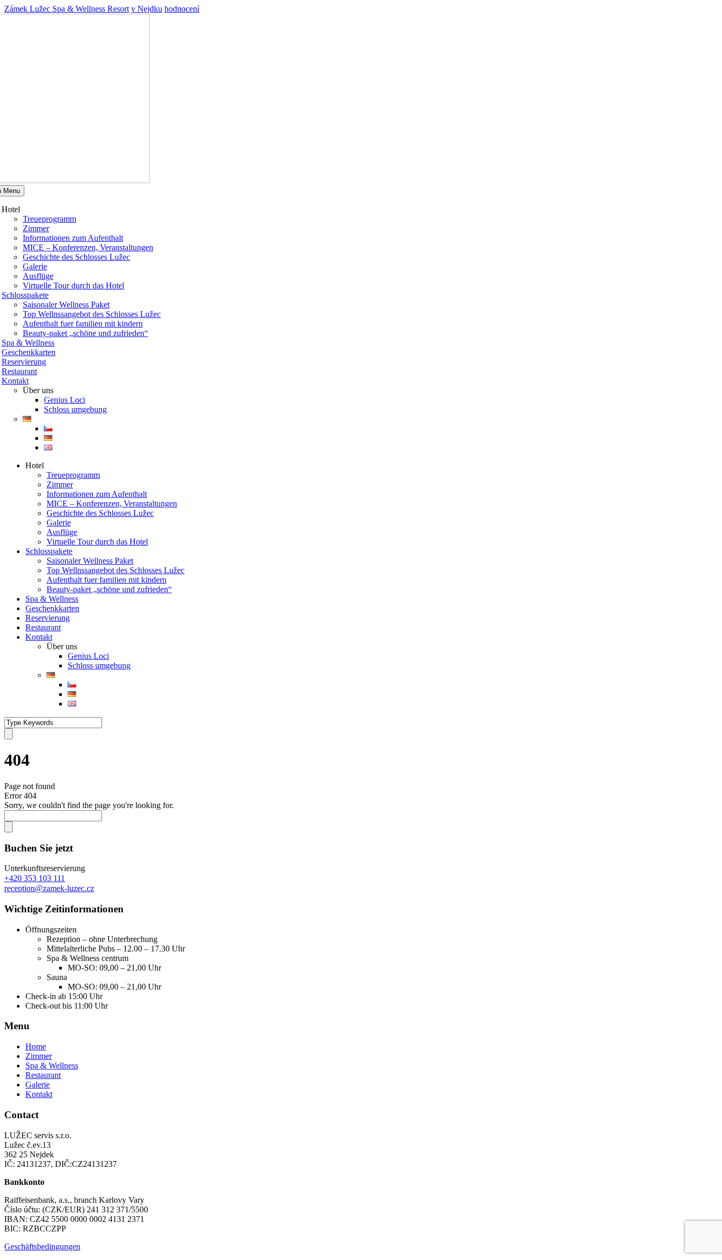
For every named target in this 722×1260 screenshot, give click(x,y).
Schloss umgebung (75, 409)
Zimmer (36, 228)
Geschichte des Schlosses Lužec (76, 256)
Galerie (35, 266)
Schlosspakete (25, 295)
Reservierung (24, 361)
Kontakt (15, 380)
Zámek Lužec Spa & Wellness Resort (66, 8)
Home (35, 1046)
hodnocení (181, 8)
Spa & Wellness (28, 342)
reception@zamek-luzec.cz (49, 888)
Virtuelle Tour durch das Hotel (73, 285)
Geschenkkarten (28, 352)
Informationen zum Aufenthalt (73, 237)
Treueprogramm (49, 218)
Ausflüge (38, 275)
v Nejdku (146, 8)
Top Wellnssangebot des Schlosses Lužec (92, 314)
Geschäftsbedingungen (42, 1246)
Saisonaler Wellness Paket (66, 304)
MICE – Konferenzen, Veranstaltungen (88, 247)
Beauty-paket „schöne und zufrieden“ (85, 333)
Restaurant (19, 371)
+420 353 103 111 (34, 878)
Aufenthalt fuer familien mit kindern (83, 323)
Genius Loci (64, 399)
